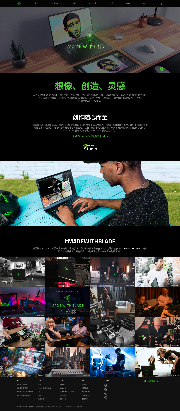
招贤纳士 (85, 388)
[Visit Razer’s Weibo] (106, 385)
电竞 (39, 395)
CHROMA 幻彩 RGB (44, 388)
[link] (19, 4)
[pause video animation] (161, 69)
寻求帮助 (63, 384)
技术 (39, 384)
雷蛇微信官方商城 (22, 388)
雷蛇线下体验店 (22, 384)
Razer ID (63, 388)
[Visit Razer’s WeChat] (106, 389)
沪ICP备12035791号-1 (53, 407)
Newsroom (86, 392)
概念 (39, 392)
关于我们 (85, 384)
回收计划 (63, 399)
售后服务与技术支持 (67, 392)
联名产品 (41, 399)
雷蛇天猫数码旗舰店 (23, 395)
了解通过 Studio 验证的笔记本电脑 (90, 136)
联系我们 (85, 399)
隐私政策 (79, 407)
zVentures (85, 395)
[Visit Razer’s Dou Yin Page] (106, 393)
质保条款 (63, 395)
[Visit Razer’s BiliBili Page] (106, 397)
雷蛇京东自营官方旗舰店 (25, 392)
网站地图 (69, 407)
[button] (161, 4)
